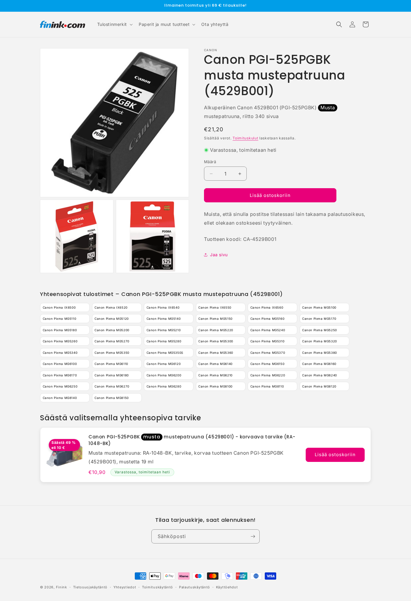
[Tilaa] (252, 536)
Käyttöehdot (227, 587)
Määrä (210, 161)
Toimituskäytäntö (157, 587)
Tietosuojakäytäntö (90, 587)
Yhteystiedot (124, 587)
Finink (61, 587)
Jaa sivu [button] (219, 254)
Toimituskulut (245, 138)
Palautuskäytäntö (194, 587)
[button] (114, 24)
